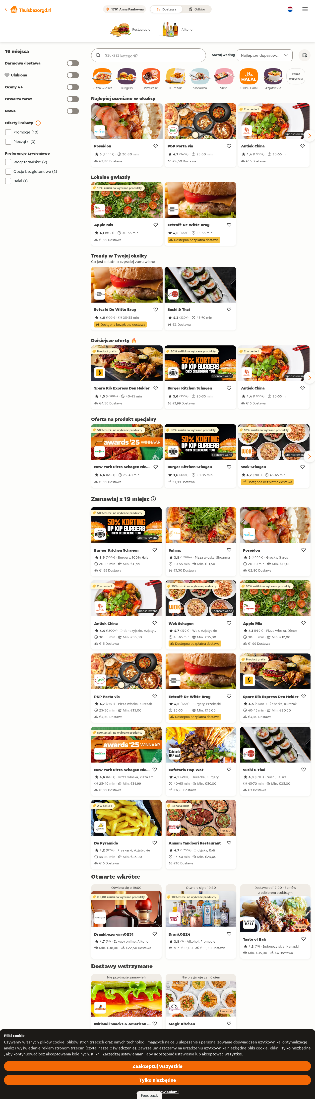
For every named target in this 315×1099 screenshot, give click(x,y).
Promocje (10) (26, 132)
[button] (27, 9)
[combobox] (153, 55)
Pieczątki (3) (24, 141)
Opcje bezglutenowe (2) (35, 171)
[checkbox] (102, 79)
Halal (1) (20, 181)
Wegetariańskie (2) (30, 162)
